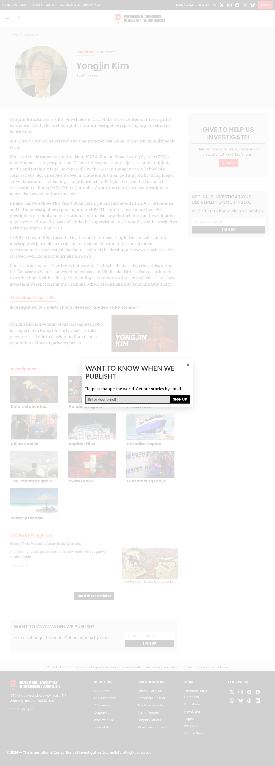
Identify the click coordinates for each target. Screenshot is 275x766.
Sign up (180, 399)
